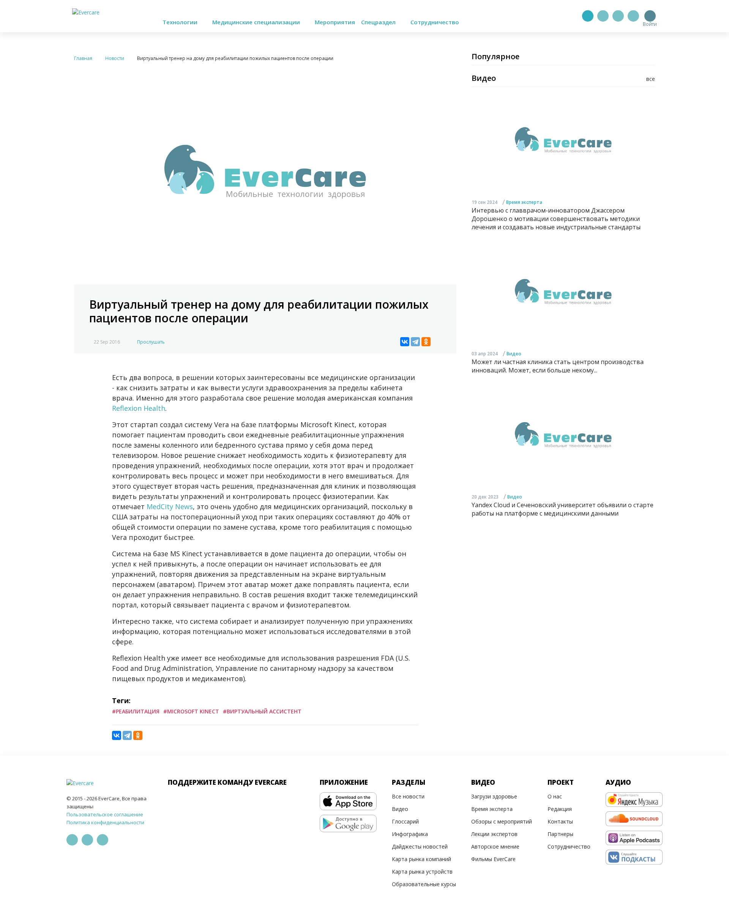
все (650, 78)
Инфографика (410, 834)
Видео (514, 353)
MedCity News (170, 506)
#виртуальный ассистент (262, 711)
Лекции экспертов (494, 834)
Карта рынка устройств (422, 871)
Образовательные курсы (424, 884)
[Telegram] (603, 16)
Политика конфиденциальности (105, 822)
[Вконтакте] (618, 16)
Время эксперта (524, 202)
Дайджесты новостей (420, 846)
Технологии (181, 22)
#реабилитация (135, 711)
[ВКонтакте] (404, 341)
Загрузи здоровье (494, 796)
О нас (555, 796)
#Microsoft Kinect (191, 711)
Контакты (560, 821)
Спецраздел (379, 22)
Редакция (560, 808)
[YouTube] (633, 16)
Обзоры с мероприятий (501, 821)
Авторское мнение (495, 846)
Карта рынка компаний (421, 859)
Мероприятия (335, 22)
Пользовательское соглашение (104, 814)
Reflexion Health (138, 408)
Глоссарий (405, 821)
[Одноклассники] (426, 341)
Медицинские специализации (256, 22)
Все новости (408, 796)
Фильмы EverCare (493, 859)
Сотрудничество (434, 22)
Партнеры (560, 834)
